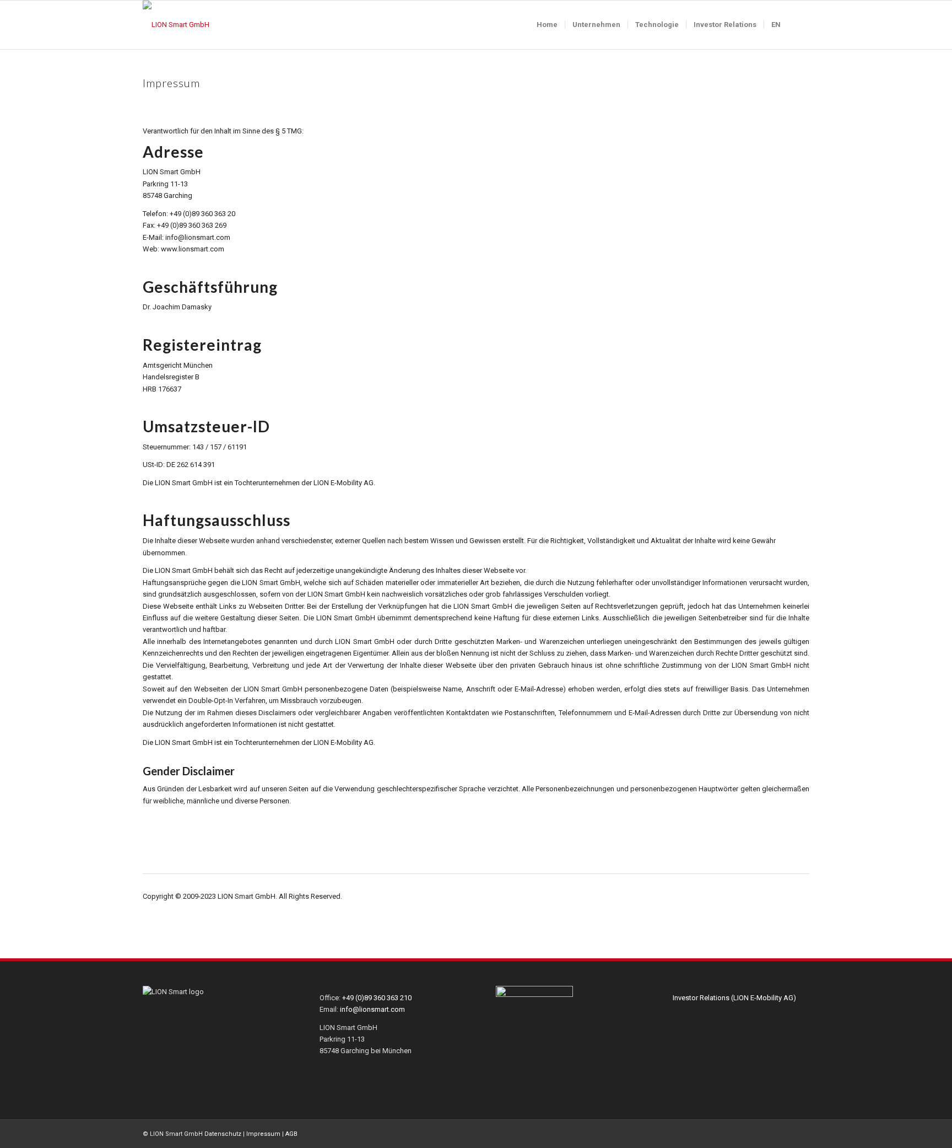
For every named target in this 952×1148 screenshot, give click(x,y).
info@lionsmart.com (372, 1009)
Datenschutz (222, 1134)
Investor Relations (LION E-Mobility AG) (734, 998)
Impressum (263, 1134)
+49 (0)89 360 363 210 (377, 998)
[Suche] (798, 25)
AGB (291, 1134)
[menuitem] (547, 25)
